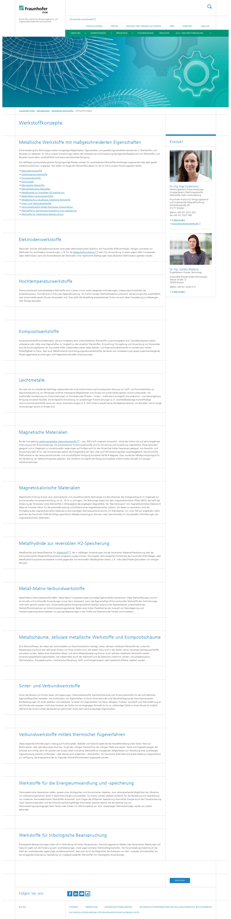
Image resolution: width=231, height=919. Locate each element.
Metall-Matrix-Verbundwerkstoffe (37, 196)
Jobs (171, 26)
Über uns (76, 33)
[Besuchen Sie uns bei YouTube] (81, 893)
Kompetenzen (98, 33)
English (205, 26)
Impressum (91, 907)
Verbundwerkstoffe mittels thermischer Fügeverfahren (47, 207)
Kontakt (187, 26)
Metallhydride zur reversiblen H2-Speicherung (42, 192)
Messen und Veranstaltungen (143, 26)
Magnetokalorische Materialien (35, 189)
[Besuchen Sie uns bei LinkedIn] (75, 893)
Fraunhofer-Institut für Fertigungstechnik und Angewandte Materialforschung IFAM (38, 20)
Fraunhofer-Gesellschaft (82, 19)
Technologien (146, 33)
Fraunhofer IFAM (27, 111)
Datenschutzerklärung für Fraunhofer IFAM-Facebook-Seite (104, 912)
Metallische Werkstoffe (62, 111)
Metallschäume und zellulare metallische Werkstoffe (45, 200)
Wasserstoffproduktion (84, 252)
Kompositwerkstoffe (31, 178)
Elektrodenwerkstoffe (31, 171)
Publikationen (94, 26)
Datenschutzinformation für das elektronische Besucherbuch (176, 907)
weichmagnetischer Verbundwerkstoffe (58, 441)
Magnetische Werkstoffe (32, 185)
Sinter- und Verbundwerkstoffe (36, 203)
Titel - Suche (209, 6)
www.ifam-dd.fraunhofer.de (185, 224)
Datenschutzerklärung (118, 907)
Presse (114, 26)
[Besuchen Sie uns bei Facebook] (69, 893)
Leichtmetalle (27, 181)
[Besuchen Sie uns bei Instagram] (87, 893)
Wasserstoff (62, 552)
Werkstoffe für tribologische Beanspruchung (42, 214)
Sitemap (73, 907)
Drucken (180, 880)
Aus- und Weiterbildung (189, 33)
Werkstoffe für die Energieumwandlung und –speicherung (49, 210)
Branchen (122, 33)
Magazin (164, 33)
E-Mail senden (178, 220)
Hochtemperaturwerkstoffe (34, 174)
